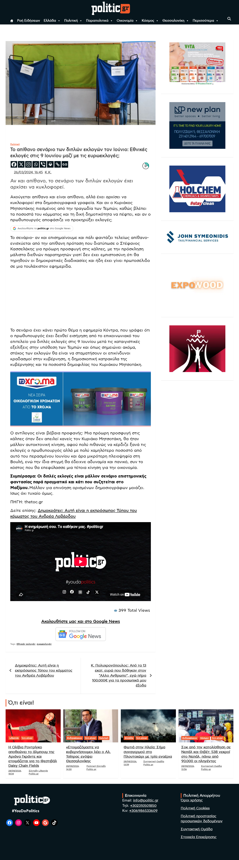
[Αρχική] (11, 20)
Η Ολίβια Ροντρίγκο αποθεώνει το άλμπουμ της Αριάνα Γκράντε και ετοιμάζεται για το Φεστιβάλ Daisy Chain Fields (32, 757)
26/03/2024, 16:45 (28, 172)
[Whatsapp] (35, 164)
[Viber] (43, 164)
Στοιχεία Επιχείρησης (199, 837)
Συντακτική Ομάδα (196, 829)
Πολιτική (71, 20)
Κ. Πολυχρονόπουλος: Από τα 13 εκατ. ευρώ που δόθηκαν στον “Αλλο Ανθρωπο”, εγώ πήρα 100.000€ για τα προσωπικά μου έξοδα (118, 675)
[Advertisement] (80, 298)
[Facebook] (14, 164)
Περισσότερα (203, 20)
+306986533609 (143, 811)
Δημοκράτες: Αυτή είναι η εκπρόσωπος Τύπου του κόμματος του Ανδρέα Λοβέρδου (43, 670)
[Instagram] (28, 164)
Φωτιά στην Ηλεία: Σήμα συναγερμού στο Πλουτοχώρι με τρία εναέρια (148, 752)
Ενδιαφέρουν (74, 738)
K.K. (48, 172)
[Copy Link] (57, 164)
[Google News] (65, 164)
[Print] (50, 164)
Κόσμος (148, 20)
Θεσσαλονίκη (173, 20)
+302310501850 (143, 806)
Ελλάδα (50, 20)
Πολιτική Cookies (195, 808)
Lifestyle (14, 738)
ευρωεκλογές (44, 644)
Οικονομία (125, 20)
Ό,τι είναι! (27, 738)
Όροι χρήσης (192, 800)
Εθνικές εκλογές (26, 644)
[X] (21, 164)
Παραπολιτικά (97, 20)
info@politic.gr (145, 800)
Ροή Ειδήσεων (28, 20)
